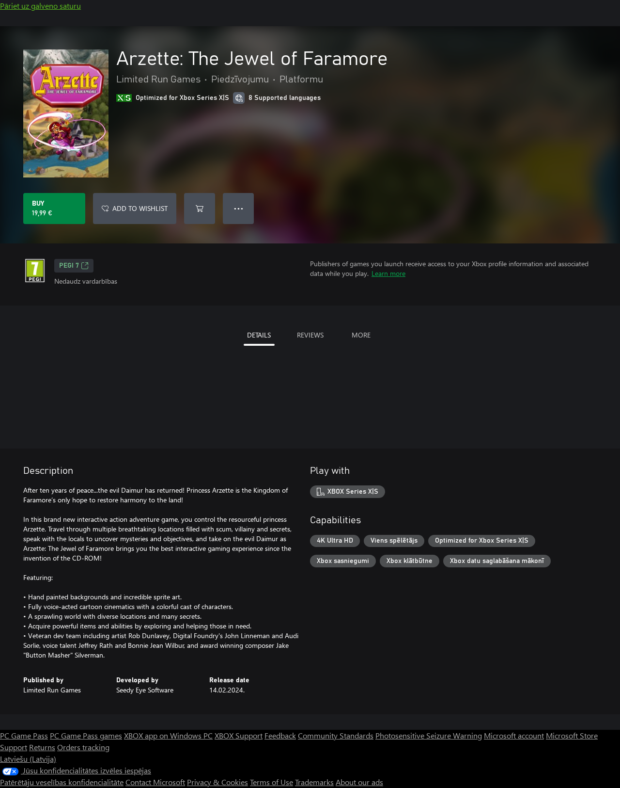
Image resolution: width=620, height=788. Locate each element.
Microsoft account (514, 735)
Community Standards (335, 735)
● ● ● (238, 208)
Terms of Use (271, 782)
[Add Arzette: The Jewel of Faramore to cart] (199, 208)
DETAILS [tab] (259, 334)
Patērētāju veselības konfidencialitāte (62, 782)
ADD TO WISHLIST (140, 208)
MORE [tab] (361, 334)
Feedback (280, 735)
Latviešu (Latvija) (28, 759)
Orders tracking (83, 747)
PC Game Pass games (86, 735)
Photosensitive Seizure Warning (428, 735)
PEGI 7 (69, 265)
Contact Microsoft (155, 782)
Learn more (388, 273)
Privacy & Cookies (217, 782)
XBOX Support (239, 735)
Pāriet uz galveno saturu (40, 5)
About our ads (359, 782)
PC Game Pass (24, 735)
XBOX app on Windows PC (168, 735)
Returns (42, 747)
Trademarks (314, 782)
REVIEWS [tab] (310, 334)
